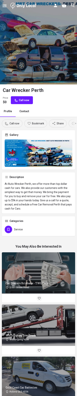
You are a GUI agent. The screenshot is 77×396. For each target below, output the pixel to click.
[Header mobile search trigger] (72, 5)
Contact (24, 111)
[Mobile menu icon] (4, 5)
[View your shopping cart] (64, 5)
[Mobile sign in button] (55, 5)
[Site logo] (23, 5)
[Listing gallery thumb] (38, 153)
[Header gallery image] (38, 42)
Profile (8, 111)
